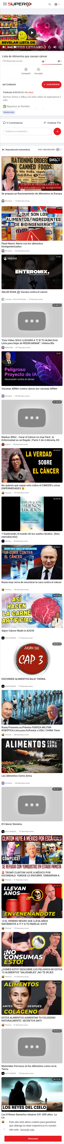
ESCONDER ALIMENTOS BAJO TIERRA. (23, 678)
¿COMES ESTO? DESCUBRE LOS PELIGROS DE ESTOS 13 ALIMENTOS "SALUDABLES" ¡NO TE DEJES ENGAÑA (31, 972)
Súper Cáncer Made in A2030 (17, 630)
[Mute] (54, 47)
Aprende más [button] (27, 1129)
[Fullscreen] (59, 47)
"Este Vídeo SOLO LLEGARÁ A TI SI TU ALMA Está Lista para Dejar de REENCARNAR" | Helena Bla (29, 342)
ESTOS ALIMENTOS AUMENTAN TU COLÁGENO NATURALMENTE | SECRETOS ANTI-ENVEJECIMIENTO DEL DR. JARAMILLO (28, 1020)
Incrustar (38, 73)
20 (44, 47)
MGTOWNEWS (9, 84)
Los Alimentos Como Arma (16, 775)
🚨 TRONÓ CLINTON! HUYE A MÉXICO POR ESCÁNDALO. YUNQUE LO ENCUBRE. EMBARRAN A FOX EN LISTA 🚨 (30, 875)
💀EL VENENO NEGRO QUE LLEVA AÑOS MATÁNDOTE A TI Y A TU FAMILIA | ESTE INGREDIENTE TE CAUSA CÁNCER (24, 923)
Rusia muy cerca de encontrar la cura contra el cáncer (31, 582)
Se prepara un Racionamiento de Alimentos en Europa (31, 193)
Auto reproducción (46, 149)
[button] (57, 4)
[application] (32, 33)
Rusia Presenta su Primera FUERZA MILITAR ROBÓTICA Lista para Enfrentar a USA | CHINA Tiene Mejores (30, 730)
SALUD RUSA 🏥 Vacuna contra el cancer (24, 291)
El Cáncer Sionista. (11, 824)
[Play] (3, 47)
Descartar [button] (33, 1138)
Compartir (26, 73)
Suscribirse (53, 84)
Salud (30, 92)
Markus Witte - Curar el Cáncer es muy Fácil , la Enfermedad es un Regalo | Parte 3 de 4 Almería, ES (30, 439)
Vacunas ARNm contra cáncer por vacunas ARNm (29, 388)
